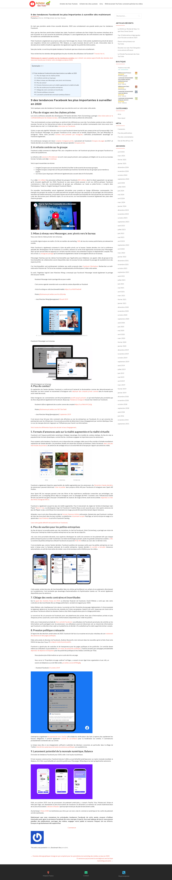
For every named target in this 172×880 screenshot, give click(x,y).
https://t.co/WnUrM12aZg (83, 404)
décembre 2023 (123, 210)
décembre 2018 (123, 396)
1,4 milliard (42, 180)
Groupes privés (79, 143)
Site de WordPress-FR (125, 141)
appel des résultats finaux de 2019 (47, 601)
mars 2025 (121, 156)
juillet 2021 (121, 280)
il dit (111, 539)
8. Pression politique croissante (44, 92)
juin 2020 (121, 326)
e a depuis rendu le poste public (60, 642)
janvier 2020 (122, 346)
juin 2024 (121, 191)
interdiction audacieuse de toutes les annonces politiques (55, 747)
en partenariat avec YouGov (57, 736)
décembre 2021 (123, 260)
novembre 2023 (123, 214)
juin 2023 (121, 233)
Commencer (72, 828)
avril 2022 (121, 249)
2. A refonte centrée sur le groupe (45, 78)
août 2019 (121, 365)
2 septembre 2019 (65, 414)
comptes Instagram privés (65, 141)
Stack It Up (40, 508)
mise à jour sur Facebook (66, 126)
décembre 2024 (123, 167)
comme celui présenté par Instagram (69, 134)
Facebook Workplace (90, 266)
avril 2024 (121, 198)
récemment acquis (78, 516)
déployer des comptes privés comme (85, 391)
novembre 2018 (123, 400)
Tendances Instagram (77, 400)
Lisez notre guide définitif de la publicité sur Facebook (49, 523)
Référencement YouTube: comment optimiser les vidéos (124, 4)
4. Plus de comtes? (40, 83)
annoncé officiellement (50, 157)
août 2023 (121, 225)
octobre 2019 (122, 358)
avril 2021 (121, 292)
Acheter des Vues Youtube (69, 4)
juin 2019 (121, 373)
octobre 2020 (122, 315)
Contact (86, 876)
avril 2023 (121, 241)
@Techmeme (43, 294)
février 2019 (122, 389)
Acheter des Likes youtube (89, 4)
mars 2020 (121, 338)
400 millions (82, 180)
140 (79, 541)
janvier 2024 (122, 206)
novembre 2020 (123, 311)
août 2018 (121, 412)
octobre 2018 (122, 404)
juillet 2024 (121, 187)
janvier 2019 (122, 393)
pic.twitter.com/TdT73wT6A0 (56, 409)
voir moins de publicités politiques (69, 648)
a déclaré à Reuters (52, 806)
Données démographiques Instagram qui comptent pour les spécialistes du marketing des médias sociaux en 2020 (70, 856)
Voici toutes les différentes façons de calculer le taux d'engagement (53, 427)
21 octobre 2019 (54, 668)
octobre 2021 (122, 268)
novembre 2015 (123, 420)
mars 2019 (121, 385)
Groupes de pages (98, 141)
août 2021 (121, 276)
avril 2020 (121, 334)
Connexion (121, 129)
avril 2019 (121, 381)
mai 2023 (121, 237)
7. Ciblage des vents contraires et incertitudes (49, 90)
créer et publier (60, 487)
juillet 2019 (121, 369)
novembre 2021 (123, 264)
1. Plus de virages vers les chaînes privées (47, 75)
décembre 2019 (123, 350)
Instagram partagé (47, 253)
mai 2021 (121, 288)
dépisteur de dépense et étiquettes (42, 650)
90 (76, 541)
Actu (101, 4)
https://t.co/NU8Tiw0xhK (73, 289)
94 (78, 241)
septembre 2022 (123, 245)
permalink (64, 847)
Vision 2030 (44, 811)
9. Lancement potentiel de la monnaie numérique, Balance (52, 94)
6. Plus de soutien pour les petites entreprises (49, 87)
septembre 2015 (123, 424)
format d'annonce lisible (70, 514)
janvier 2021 (122, 303)
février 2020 (122, 342)
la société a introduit (97, 547)
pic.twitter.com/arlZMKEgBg (71, 663)
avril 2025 (121, 152)
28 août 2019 (63, 299)
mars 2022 (121, 253)
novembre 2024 (123, 171)
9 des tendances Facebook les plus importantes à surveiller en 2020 (55, 73)
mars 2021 (121, 295)
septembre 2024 (123, 179)
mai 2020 (121, 330)
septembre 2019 (123, 361)
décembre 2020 (123, 307)
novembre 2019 (123, 354)
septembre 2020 (123, 319)
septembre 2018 (123, 408)
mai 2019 (121, 377)
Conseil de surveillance (69, 738)
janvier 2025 (122, 163)
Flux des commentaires (125, 137)
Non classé (121, 118)
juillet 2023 (121, 229)
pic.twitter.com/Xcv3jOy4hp (56, 294)
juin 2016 (121, 416)
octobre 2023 (122, 218)
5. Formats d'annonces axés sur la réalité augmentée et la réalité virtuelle (57, 85)
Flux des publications (125, 133)
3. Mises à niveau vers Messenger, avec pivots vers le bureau (53, 80)
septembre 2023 (123, 222)
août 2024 (121, 183)
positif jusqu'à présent (78, 398)
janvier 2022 (122, 257)
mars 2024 (121, 202)
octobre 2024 (122, 175)
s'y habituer (53, 159)
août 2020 (121, 323)
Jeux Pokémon (44, 518)
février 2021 (122, 299)
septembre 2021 (123, 272)
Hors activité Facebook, (64, 622)
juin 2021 (121, 284)
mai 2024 (121, 194)
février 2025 (122, 159)
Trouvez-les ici (99, 53)
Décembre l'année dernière (103, 485)
